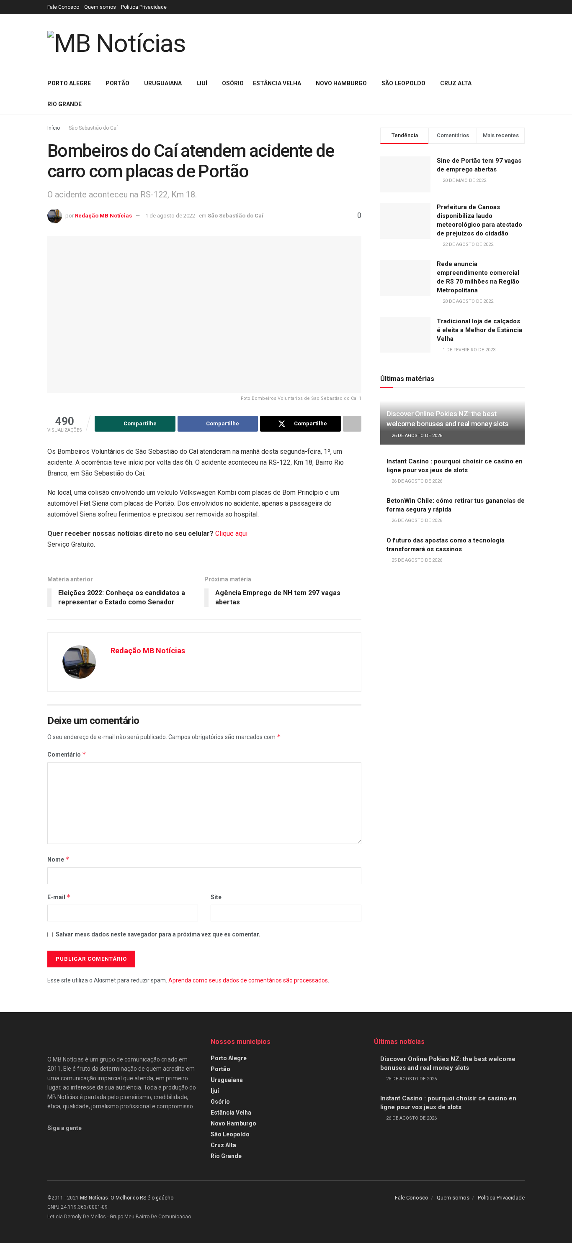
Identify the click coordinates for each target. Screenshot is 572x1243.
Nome (58, 859)
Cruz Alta (456, 83)
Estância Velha (277, 83)
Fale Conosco (63, 7)
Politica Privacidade (144, 7)
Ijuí (201, 83)
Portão (117, 83)
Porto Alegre (69, 83)
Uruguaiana (163, 83)
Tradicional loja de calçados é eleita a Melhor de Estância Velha (479, 330)
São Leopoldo (403, 83)
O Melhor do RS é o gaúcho (142, 1198)
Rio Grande (64, 104)
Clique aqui (231, 533)
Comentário (66, 754)
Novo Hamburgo (341, 83)
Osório (233, 83)
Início (53, 128)
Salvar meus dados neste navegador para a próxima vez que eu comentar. (158, 934)
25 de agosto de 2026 (416, 560)
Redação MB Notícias (103, 215)
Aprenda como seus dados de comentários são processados (248, 980)
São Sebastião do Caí (93, 128)
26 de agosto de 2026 (416, 435)
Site (216, 897)
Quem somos (100, 7)
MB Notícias (94, 1198)
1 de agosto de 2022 (170, 215)
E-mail (59, 897)
